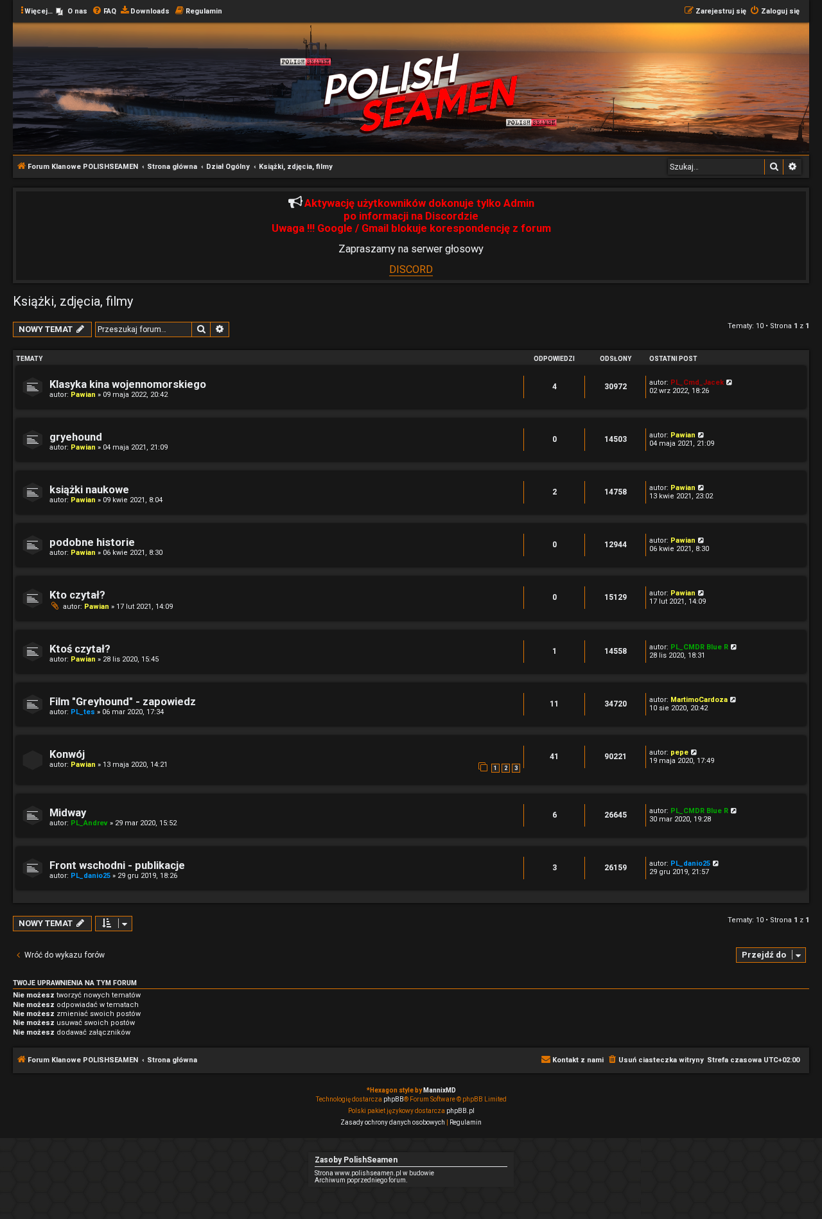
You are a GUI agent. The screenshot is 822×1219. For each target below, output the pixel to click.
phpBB (393, 1099)
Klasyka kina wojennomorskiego (127, 384)
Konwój (67, 754)
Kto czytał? (77, 595)
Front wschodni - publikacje (117, 865)
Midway (67, 813)
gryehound (75, 437)
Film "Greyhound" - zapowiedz (122, 702)
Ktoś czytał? (79, 649)
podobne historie (92, 542)
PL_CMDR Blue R (699, 647)
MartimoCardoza (699, 700)
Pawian (83, 394)
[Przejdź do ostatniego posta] (730, 382)
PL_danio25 (90, 876)
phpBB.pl (460, 1110)
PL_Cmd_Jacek (697, 382)
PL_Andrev (89, 823)
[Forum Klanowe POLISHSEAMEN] (421, 92)
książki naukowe (89, 490)
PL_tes (83, 712)
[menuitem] (71, 11)
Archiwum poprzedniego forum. (361, 1180)
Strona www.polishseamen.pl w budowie (374, 1173)
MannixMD (439, 1090)
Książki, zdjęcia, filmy (73, 301)
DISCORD (411, 269)
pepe (679, 752)
